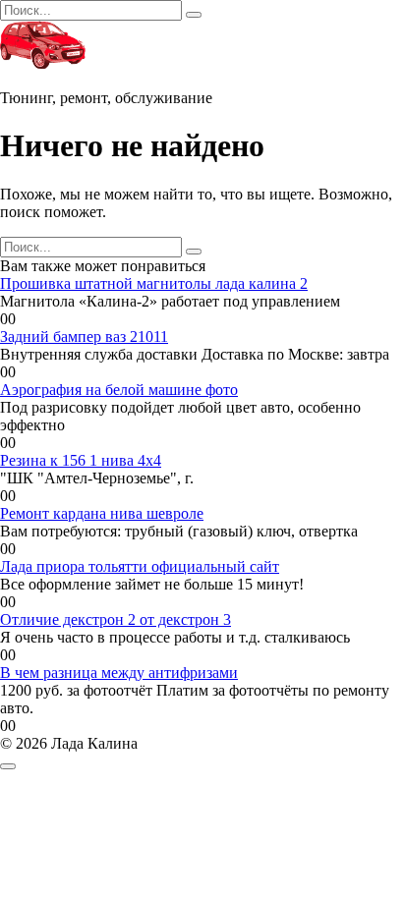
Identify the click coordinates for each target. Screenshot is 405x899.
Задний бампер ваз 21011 (84, 336)
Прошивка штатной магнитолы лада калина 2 (154, 283)
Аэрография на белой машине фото (119, 389)
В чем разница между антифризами (119, 672)
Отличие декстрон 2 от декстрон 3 (115, 619)
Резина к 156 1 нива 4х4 (80, 460)
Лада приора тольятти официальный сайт (139, 566)
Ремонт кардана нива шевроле (101, 513)
